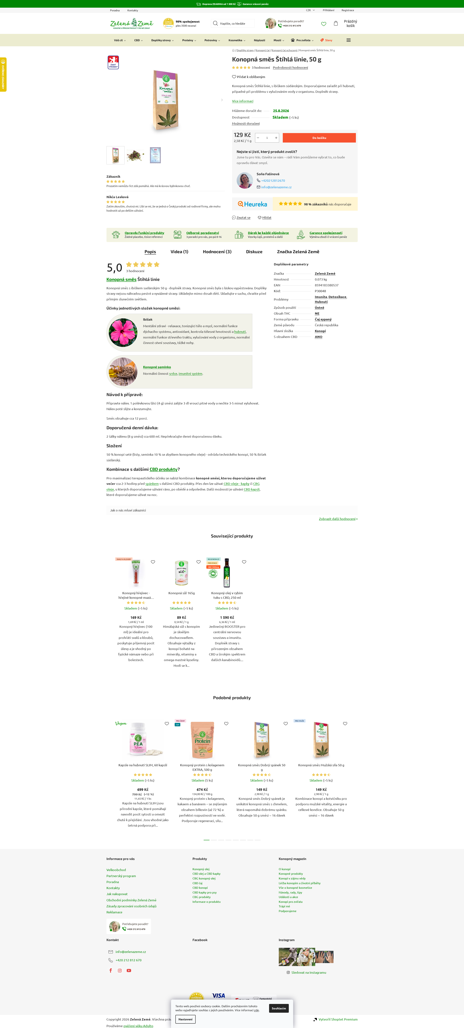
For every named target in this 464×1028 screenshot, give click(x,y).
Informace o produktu (207, 901)
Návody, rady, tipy (290, 892)
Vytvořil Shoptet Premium (338, 1019)
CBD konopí (200, 887)
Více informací (242, 101)
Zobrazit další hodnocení (337, 519)
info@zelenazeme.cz (276, 187)
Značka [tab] (298, 251)
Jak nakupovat (117, 894)
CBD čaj (197, 883)
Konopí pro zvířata (290, 901)
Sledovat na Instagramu (309, 972)
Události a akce (288, 897)
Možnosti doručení (246, 123)
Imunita (321, 297)
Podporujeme (287, 911)
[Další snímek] (222, 99)
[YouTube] (129, 970)
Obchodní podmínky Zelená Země (131, 900)
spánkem (152, 483)
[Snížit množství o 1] (258, 137)
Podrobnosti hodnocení (290, 67)
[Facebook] (110, 970)
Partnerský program (121, 876)
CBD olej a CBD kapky (206, 873)
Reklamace (114, 912)
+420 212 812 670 (128, 960)
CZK (308, 10)
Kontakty (132, 10)
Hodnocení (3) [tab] (217, 251)
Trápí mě (284, 906)
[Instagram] (120, 970)
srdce (173, 373)
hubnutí (240, 331)
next (355, 778)
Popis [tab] (150, 251)
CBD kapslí (252, 489)
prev (109, 778)
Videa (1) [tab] (179, 251)
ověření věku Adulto (138, 1026)
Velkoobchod (116, 870)
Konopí (320, 331)
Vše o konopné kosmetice (295, 887)
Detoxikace (337, 297)
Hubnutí (321, 301)
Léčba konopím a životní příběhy (300, 883)
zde (256, 1010)
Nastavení (185, 1019)
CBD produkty (164, 469)
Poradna (115, 10)
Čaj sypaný (323, 319)
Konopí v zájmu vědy (292, 878)
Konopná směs (121, 279)
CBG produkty (202, 897)
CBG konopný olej (204, 878)
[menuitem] (119, 40)
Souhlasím (279, 1008)
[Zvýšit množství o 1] (276, 137)
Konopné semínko (157, 367)
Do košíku (319, 138)
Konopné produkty (291, 873)
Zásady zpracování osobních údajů (131, 906)
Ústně (319, 307)
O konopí (284, 869)
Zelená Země (325, 273)
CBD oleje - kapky (236, 483)
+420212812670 (273, 180)
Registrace (348, 10)
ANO (318, 336)
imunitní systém (190, 373)
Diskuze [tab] (254, 251)
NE (317, 313)
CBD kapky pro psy (205, 892)
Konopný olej (201, 869)
